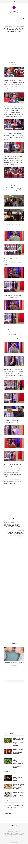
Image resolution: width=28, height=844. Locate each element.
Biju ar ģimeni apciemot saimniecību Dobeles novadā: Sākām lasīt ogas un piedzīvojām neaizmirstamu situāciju (18, 763)
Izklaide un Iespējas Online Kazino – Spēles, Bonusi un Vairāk (18, 794)
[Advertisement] (14, 47)
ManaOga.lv (9, 833)
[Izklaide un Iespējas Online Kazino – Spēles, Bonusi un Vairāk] (8, 794)
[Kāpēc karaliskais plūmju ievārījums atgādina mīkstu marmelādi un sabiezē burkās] (8, 751)
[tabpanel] (14, 657)
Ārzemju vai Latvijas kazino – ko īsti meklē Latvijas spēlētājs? (18, 786)
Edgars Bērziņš (15, 62)
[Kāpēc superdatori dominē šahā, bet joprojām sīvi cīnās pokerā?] (8, 778)
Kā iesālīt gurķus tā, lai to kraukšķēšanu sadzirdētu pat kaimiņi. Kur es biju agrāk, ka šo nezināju (18, 742)
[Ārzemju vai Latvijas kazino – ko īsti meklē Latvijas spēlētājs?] (8, 786)
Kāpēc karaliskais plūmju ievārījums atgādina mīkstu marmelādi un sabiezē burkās (18, 752)
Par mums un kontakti (14, 831)
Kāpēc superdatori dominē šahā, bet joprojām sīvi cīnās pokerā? (18, 778)
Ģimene (14, 24)
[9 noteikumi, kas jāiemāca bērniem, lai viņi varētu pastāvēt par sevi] (14, 654)
